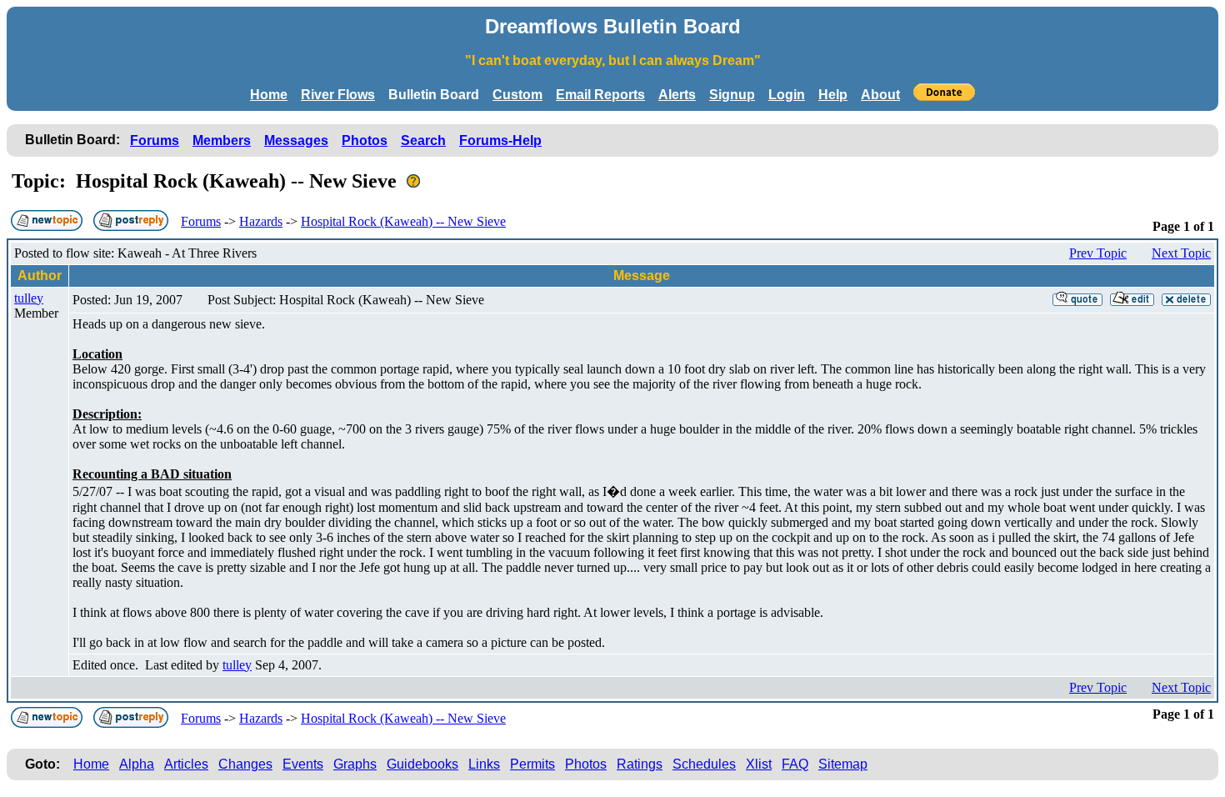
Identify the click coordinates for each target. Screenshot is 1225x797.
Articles (186, 764)
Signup (732, 95)
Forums (154, 140)
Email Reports (600, 95)
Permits (532, 764)
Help (833, 95)
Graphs (355, 764)
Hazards (260, 221)
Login (786, 95)
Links (484, 764)
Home (269, 95)
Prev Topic (1098, 253)
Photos (365, 140)
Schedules (704, 764)
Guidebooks (422, 764)
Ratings (639, 764)
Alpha (136, 764)
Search (423, 140)
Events (302, 764)
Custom (517, 95)
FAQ (795, 764)
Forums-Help (500, 140)
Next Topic (1181, 253)
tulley (28, 298)
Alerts (677, 95)
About (880, 95)
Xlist (759, 764)
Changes (245, 764)
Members (221, 140)
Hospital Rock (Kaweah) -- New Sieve (403, 221)
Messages (296, 140)
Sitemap (843, 764)
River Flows (338, 95)
